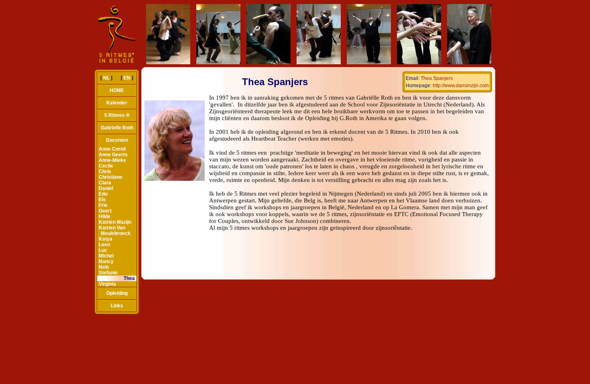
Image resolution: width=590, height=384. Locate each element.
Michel (106, 256)
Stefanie (108, 273)
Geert (105, 211)
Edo (103, 194)
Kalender (116, 103)
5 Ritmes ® (117, 115)
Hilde (104, 216)
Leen (104, 244)
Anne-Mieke (112, 160)
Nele (104, 267)
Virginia (107, 284)
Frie (103, 205)
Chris (105, 171)
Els (102, 199)
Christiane (110, 177)
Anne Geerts (113, 154)
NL (106, 78)
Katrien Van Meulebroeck (114, 230)
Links (117, 305)
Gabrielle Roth (117, 128)
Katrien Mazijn (115, 222)
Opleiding (117, 293)
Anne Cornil (112, 149)
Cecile (106, 166)
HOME (117, 90)
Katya (105, 239)
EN (127, 78)
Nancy (106, 261)
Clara (105, 183)
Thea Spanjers (437, 78)
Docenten (117, 140)
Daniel (106, 188)
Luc (103, 250)
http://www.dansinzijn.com (461, 85)
